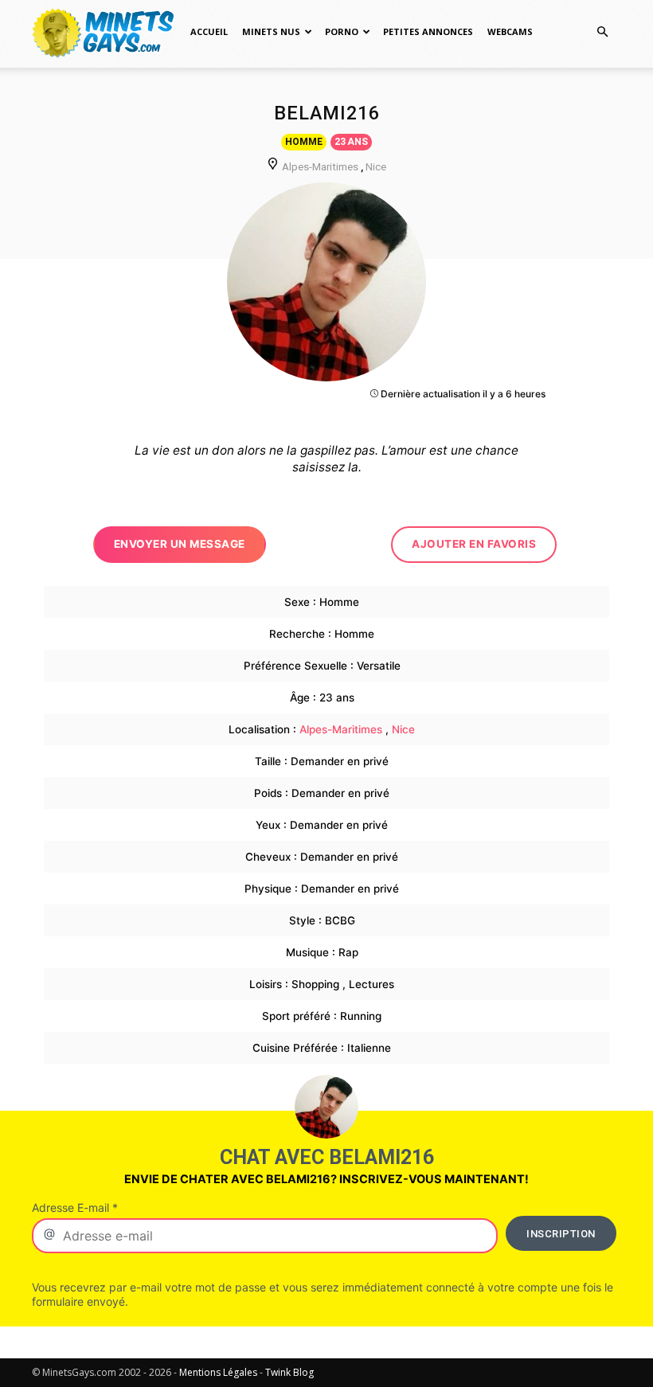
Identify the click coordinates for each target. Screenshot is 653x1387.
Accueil (209, 31)
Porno (341, 31)
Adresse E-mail (75, 1207)
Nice (376, 166)
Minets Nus (271, 31)
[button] (602, 32)
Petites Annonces (428, 31)
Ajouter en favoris (474, 543)
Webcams (510, 31)
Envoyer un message (179, 543)
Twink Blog (289, 1372)
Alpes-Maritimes (320, 166)
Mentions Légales (218, 1372)
